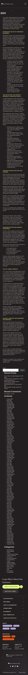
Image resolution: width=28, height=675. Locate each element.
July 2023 (9, 419)
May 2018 (9, 489)
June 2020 (9, 461)
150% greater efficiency (8, 313)
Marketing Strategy (11, 563)
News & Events (10, 566)
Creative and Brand (11, 555)
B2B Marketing (10, 549)
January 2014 (10, 535)
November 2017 (10, 497)
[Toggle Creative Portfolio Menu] (23, 618)
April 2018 (9, 491)
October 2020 (10, 456)
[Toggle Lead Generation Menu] (23, 615)
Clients (8, 552)
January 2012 (10, 541)
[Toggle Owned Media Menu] (23, 608)
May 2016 (9, 506)
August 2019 (10, 475)
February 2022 (10, 436)
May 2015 (9, 514)
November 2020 (10, 454)
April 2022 (9, 433)
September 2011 (10, 543)
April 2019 (9, 481)
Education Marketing (11, 558)
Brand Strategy (10, 551)
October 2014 (10, 523)
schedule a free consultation (15, 207)
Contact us (5, 359)
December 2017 (10, 496)
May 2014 (9, 530)
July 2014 (9, 527)
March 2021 (9, 449)
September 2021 (10, 440)
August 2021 (10, 442)
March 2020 (9, 465)
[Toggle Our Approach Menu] (23, 598)
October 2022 (10, 425)
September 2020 (10, 457)
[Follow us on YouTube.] (17, 666)
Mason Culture (10, 565)
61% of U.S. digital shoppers (18, 235)
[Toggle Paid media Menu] (23, 602)
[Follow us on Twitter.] (13, 666)
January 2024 (10, 415)
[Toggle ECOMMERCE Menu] (23, 611)
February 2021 (10, 450)
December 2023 (10, 417)
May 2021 (9, 446)
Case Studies (7, 636)
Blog (13, 636)
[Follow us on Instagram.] (15, 666)
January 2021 (10, 452)
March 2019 (9, 482)
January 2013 (10, 538)
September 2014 (10, 524)
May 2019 (9, 479)
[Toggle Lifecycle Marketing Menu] (23, 605)
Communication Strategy (12, 554)
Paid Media (9, 568)
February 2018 (10, 493)
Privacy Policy (22, 672)
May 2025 (9, 400)
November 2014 (10, 521)
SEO (8, 569)
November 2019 (10, 471)
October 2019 (10, 472)
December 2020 (10, 453)
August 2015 (10, 511)
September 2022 (10, 426)
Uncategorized (10, 572)
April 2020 (9, 464)
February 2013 (10, 536)
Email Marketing (10, 559)
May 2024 (9, 410)
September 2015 (10, 510)
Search (4, 368)
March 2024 (9, 413)
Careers (13, 628)
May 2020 (9, 463)
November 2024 (10, 406)
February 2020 (10, 467)
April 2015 (9, 516)
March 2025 (9, 401)
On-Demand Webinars (8, 639)
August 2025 (10, 399)
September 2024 (10, 407)
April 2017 (9, 504)
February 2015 (10, 518)
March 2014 (9, 532)
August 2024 (10, 408)
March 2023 (9, 421)
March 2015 (9, 517)
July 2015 (9, 513)
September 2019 (10, 474)
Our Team (16, 625)
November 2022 (10, 424)
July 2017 (9, 500)
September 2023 (10, 418)
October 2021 (10, 439)
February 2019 (10, 484)
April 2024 (9, 411)
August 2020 (10, 458)
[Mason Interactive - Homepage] (14, 663)
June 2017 (9, 502)
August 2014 (10, 525)
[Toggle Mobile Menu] (25, 4)
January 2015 (10, 520)
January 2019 (10, 485)
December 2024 (10, 404)
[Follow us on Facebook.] (10, 666)
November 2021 (10, 438)
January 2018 (10, 495)
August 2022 (10, 428)
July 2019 (9, 477)
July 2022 (9, 429)
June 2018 (9, 488)
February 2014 (10, 534)
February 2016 (10, 509)
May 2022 (9, 432)
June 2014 (9, 528)
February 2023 (10, 422)
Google (8, 561)
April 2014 (9, 531)
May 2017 (9, 503)
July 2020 (9, 460)
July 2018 (9, 486)
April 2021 (9, 447)
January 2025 (10, 403)
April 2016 (9, 507)
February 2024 (10, 414)
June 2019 (9, 478)
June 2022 (9, 431)
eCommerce (9, 556)
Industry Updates (11, 562)
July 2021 (9, 443)
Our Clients (6, 628)
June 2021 (9, 445)
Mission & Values (7, 625)
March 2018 (9, 492)
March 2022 (9, 435)
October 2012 (10, 539)
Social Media (10, 570)
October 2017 (10, 499)
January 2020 (10, 468)
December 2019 (10, 470)
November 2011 (10, 542)
